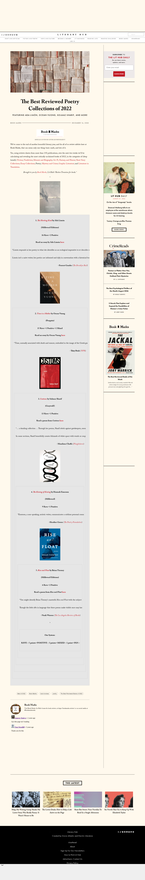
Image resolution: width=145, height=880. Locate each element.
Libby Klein (120, 312)
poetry (55, 693)
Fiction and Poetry (30, 38)
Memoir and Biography (42, 160)
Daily (119, 196)
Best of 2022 (21, 693)
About (72, 846)
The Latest (72, 783)
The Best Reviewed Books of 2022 (71, 693)
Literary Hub (72, 35)
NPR (83, 351)
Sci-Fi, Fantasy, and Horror (64, 160)
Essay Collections (27, 164)
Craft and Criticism (12, 38)
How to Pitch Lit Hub (72, 855)
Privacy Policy (72, 863)
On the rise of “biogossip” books (119, 202)
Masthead (72, 842)
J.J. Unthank (120, 279)
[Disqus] (49, 740)
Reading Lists (93, 38)
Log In (72, 41)
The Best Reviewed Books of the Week (120, 378)
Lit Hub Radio (79, 38)
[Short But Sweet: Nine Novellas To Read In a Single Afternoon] (88, 805)
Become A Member (64, 38)
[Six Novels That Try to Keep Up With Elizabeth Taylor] (119, 805)
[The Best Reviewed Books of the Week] (120, 353)
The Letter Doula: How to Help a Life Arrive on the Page (57, 811)
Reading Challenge (108, 38)
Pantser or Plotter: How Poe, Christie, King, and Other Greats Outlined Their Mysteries (119, 273)
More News (119, 229)
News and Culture (48, 38)
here (62, 242)
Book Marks (123, 38)
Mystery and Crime (50, 164)
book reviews (45, 693)
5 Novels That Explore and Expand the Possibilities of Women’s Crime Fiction (119, 306)
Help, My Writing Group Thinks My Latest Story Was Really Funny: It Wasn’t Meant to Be (26, 813)
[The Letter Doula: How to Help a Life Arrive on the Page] (57, 805)
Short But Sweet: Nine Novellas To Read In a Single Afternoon (88, 811)
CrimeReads (136, 38)
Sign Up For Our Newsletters (72, 850)
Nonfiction (28, 160)
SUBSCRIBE (119, 74)
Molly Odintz (120, 294)
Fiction (20, 160)
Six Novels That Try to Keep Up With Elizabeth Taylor (119, 811)
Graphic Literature (66, 164)
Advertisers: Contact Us (72, 859)
